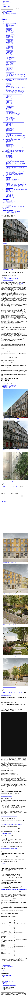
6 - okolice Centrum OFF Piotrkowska (11, 139)
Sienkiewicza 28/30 (10, 72)
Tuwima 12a (8, 73)
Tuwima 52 (8, 85)
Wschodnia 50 (9, 53)
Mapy (4, 976)
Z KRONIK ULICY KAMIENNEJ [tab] (11, 278)
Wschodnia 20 (9, 98)
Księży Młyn (6, 199)
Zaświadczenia (6, 965)
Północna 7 (8, 96)
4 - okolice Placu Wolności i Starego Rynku (12, 94)
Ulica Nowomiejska (10, 112)
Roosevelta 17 (9, 142)
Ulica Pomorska (9, 116)
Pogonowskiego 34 (10, 25)
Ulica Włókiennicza (10, 62)
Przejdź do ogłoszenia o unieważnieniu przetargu (11, 824)
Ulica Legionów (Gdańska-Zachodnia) (14, 185)
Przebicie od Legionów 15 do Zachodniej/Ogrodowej (12, 180)
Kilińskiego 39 (9, 80)
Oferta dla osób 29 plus (11, 212)
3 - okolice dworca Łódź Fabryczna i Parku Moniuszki (15, 79)
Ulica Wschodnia (9, 63)
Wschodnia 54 (9, 56)
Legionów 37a (9, 153)
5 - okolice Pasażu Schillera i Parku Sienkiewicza (13, 122)
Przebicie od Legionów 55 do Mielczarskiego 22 (16, 166)
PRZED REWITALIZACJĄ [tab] (9, 385)
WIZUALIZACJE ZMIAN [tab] (9, 386)
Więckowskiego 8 (10, 197)
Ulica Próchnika (9, 117)
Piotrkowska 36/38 (10, 194)
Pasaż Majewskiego (10, 57)
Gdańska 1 (8, 152)
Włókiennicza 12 (9, 46)
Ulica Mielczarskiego (10, 172)
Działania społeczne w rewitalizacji (10, 208)
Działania (5, 12)
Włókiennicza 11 (9, 45)
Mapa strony (6, 983)
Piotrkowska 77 (9, 68)
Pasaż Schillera (9, 134)
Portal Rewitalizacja (7, 11)
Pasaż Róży (8, 108)
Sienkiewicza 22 (9, 69)
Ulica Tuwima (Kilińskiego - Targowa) (14, 92)
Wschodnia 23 (9, 100)
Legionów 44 (9, 155)
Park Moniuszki (9, 86)
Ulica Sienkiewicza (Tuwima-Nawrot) (14, 133)
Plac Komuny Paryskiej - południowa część (15, 138)
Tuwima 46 (8, 84)
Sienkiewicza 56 (9, 144)
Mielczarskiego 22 (10, 158)
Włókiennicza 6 (9, 41)
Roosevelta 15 (9, 141)
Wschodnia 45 (9, 52)
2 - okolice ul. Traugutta (8, 64)
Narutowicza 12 (9, 67)
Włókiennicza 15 (9, 48)
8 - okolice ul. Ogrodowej (8, 175)
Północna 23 (8, 97)
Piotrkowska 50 (9, 196)
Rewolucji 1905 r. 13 (10, 30)
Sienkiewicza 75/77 (10, 145)
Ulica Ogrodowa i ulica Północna (13, 113)
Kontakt (5, 982)
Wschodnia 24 (9, 101)
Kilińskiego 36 (9, 29)
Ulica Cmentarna (9, 169)
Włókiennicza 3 (9, 37)
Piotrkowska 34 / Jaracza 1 (11, 192)
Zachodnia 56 (9, 105)
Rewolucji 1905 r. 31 (10, 35)
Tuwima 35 (8, 83)
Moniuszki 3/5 (9, 203)
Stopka (4, 4)
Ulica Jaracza (9, 58)
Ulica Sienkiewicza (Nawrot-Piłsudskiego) (15, 150)
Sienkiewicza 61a (10, 128)
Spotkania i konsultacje (8, 966)
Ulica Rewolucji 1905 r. (11, 61)
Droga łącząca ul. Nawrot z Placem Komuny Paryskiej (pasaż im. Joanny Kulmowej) (15, 136)
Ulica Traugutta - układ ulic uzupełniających (15, 76)
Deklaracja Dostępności (8, 981)
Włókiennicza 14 (9, 47)
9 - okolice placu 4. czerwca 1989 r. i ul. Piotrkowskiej (15, 189)
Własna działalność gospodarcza (13, 211)
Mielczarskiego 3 (9, 156)
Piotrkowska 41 (9, 195)
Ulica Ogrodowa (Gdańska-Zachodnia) (14, 186)
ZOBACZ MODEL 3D (6, 695)
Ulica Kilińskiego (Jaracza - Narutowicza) (15, 91)
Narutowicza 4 (9, 65)
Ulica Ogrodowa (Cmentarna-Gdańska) (14, 173)
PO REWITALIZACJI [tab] (8, 280)
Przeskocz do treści (7, 2)
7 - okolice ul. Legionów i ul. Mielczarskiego (13, 151)
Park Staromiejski (10, 106)
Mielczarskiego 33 (10, 160)
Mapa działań (6, 21)
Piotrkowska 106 (9, 124)
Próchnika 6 (8, 190)
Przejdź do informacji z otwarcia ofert (9, 816)
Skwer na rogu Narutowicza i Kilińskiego (15, 90)
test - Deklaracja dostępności (9, 985)
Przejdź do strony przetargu (6, 796)
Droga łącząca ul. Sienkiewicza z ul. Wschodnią (16, 78)
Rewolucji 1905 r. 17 (10, 32)
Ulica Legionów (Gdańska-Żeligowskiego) (15, 171)
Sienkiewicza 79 (9, 146)
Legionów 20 (9, 178)
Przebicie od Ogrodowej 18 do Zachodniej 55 (16, 184)
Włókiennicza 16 (9, 50)
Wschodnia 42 (9, 103)
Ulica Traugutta (9, 75)
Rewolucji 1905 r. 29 (10, 34)
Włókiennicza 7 (6, 14)
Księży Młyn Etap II (10, 201)
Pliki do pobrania (7, 975)
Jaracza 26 (8, 24)
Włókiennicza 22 (9, 51)
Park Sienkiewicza (10, 130)
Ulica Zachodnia (9, 120)
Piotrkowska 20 (9, 191)
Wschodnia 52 (9, 54)
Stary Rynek (8, 109)
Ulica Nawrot (9, 131)
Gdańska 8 (8, 177)
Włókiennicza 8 (9, 43)
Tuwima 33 (8, 81)
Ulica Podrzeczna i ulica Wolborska (13, 114)
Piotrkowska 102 (9, 123)
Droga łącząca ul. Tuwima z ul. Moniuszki (15, 206)
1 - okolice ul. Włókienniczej (9, 13)
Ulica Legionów (9, 111)
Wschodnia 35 (9, 102)
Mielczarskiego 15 (10, 157)
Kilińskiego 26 (9, 26)
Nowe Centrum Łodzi (8, 202)
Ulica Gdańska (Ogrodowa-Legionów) (14, 174)
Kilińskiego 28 (9, 28)
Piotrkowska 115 (9, 125)
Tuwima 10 (8, 205)
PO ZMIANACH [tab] (7, 387)
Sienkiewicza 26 (9, 70)
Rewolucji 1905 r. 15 (10, 31)
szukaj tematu (16, 8)
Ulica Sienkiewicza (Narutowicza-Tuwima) (15, 74)
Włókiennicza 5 (9, 40)
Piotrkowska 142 (9, 140)
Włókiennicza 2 (9, 36)
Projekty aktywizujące (8, 210)
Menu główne (6, 1)
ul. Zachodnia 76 (7, 207)
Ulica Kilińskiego (10, 59)
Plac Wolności (9, 107)
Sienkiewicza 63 (9, 129)
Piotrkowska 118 (9, 127)
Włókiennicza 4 (9, 39)
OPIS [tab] (4, 277)
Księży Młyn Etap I (10, 200)
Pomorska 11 (9, 95)
